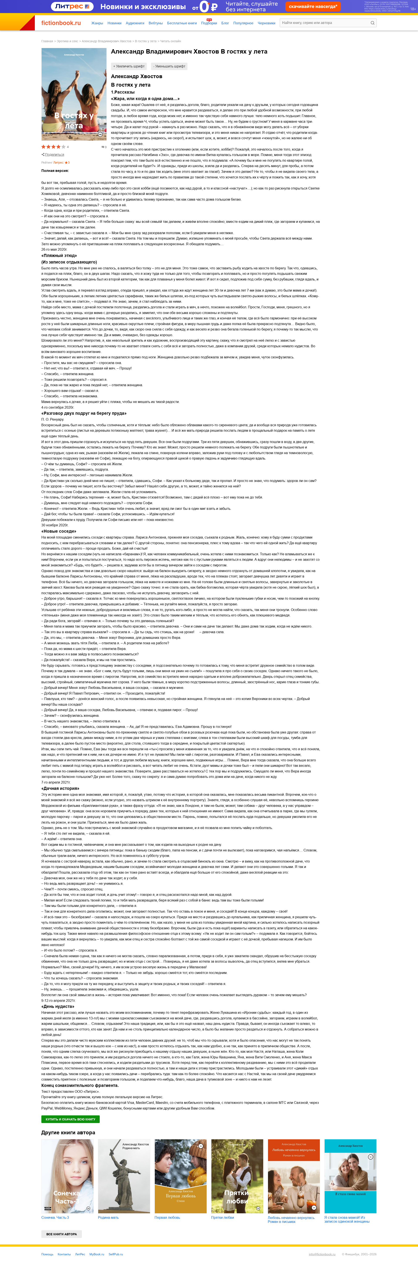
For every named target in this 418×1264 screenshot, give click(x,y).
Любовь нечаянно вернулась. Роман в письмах (291, 1220)
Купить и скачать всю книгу (70, 1119)
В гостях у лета (146, 41)
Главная (47, 41)
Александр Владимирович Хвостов (106, 41)
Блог (225, 23)
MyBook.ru (96, 1254)
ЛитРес (80, 1254)
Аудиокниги (135, 23)
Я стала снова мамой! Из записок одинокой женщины (347, 1219)
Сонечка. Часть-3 (55, 1217)
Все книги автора (61, 1234)
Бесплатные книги (182, 23)
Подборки (209, 23)
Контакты (64, 1254)
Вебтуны (156, 23)
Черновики (266, 23)
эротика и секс (67, 41)
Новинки (114, 23)
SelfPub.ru (116, 1254)
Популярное (243, 23)
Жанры (97, 23)
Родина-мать (108, 1217)
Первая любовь (167, 1217)
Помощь (47, 1254)
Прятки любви (222, 1217)
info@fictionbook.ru (322, 1254)
